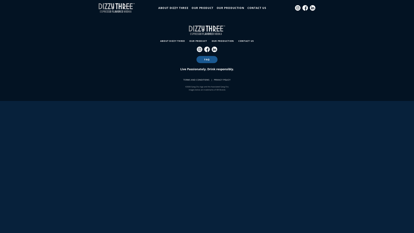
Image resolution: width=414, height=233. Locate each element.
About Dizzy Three (173, 8)
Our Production (230, 8)
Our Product (202, 8)
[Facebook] (305, 8)
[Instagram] (297, 8)
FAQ (207, 59)
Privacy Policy (222, 80)
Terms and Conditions (196, 80)
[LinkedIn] (312, 8)
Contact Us (256, 8)
